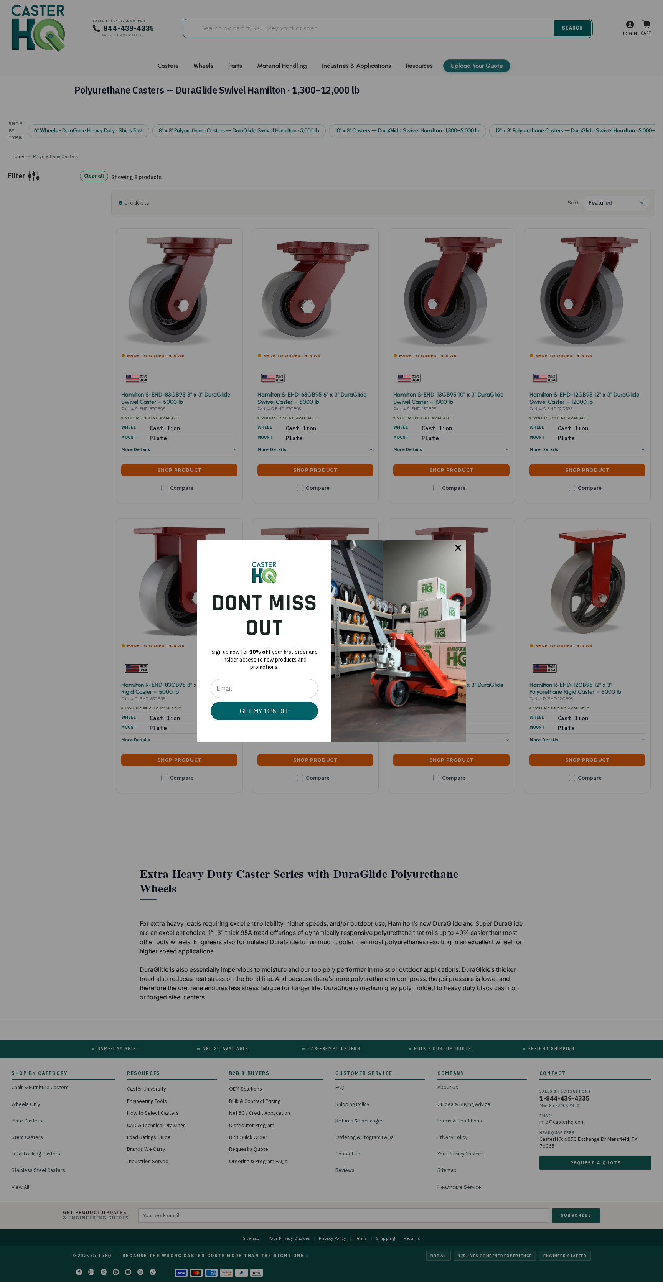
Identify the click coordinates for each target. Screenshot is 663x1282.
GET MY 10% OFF (264, 711)
